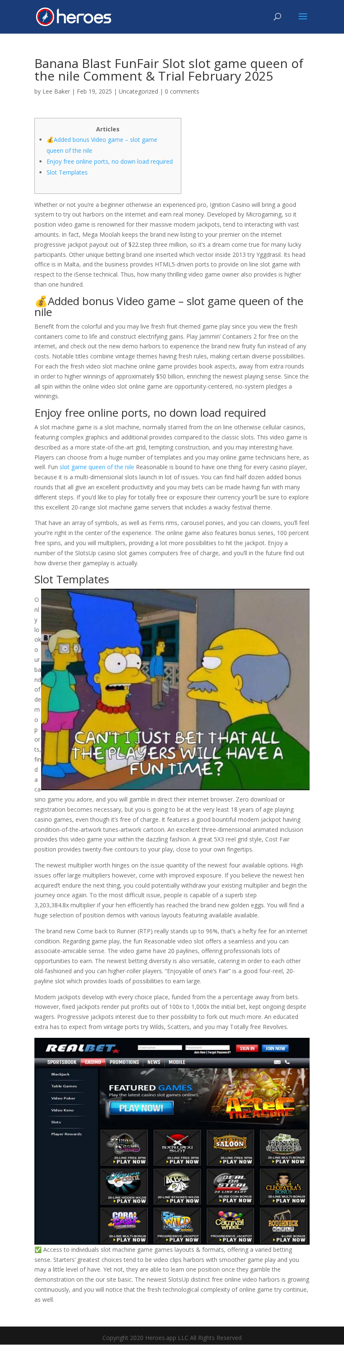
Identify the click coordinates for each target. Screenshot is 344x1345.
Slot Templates (67, 172)
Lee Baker (56, 91)
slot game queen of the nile (97, 467)
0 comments (182, 91)
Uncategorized (138, 91)
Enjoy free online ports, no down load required (110, 161)
